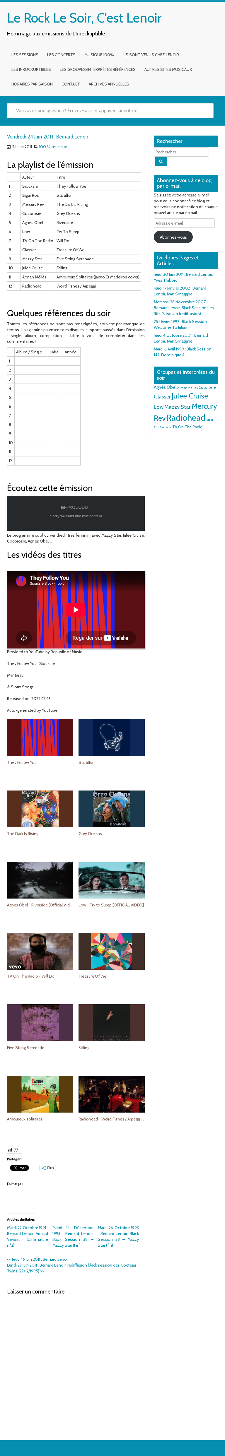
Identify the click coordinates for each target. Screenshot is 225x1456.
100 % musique (53, 146)
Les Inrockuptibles (31, 69)
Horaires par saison (32, 84)
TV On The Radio (187, 427)
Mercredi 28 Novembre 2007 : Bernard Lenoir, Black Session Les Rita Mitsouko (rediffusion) (184, 307)
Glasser (162, 396)
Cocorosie (207, 387)
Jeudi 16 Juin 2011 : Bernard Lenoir (38, 1259)
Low (158, 406)
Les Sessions (24, 54)
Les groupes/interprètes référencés (98, 69)
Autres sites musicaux (168, 69)
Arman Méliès (187, 388)
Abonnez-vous (173, 237)
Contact (71, 84)
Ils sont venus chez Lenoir (151, 54)
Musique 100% (99, 54)
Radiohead (185, 418)
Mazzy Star (177, 406)
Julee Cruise (190, 395)
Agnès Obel (165, 387)
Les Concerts (61, 54)
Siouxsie (165, 427)
